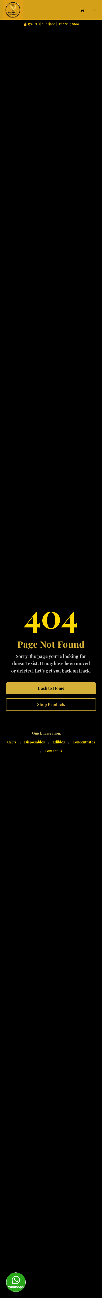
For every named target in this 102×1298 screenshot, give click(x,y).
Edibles (58, 742)
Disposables (34, 742)
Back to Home (51, 688)
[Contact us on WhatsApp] (16, 1282)
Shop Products (51, 704)
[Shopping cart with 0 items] (82, 10)
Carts (11, 742)
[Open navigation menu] (94, 10)
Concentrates (84, 742)
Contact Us (53, 751)
